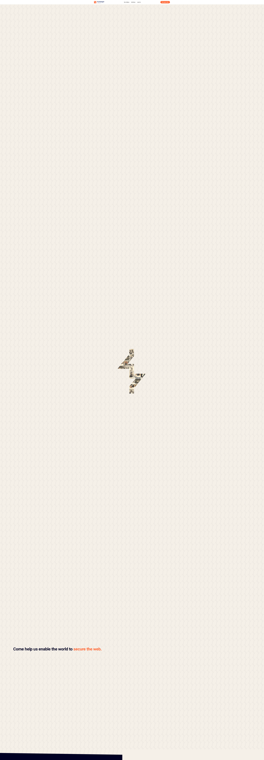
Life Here (133, 2)
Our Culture (126, 2)
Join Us (139, 2)
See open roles (165, 2)
